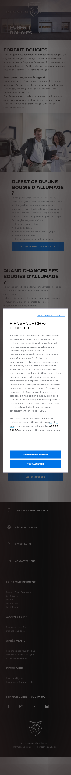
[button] (51, 316)
